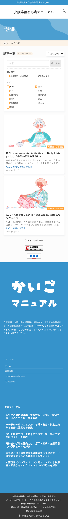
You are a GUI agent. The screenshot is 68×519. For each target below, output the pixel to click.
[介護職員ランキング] (34, 248)
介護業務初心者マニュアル (34, 12)
